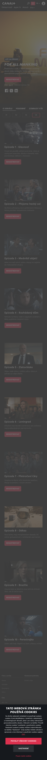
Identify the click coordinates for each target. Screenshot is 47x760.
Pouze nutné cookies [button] (23, 756)
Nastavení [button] (23, 748)
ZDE (23, 734)
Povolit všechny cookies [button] (23, 741)
